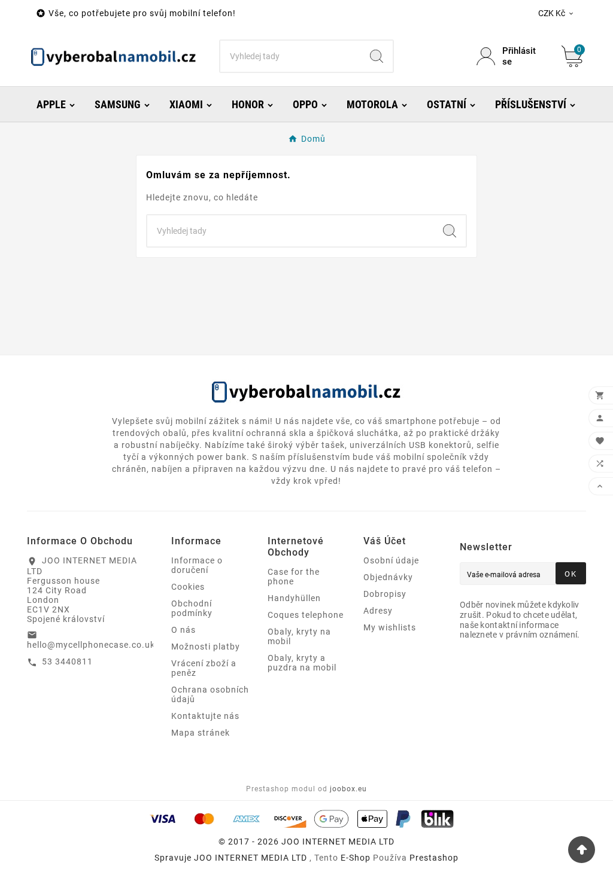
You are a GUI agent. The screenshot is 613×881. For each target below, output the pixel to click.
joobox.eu (348, 789)
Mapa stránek (200, 732)
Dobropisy (384, 594)
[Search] (376, 56)
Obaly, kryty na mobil (299, 636)
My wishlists (389, 627)
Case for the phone (294, 576)
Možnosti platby (205, 646)
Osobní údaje (391, 560)
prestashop (434, 857)
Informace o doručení (197, 565)
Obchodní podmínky (192, 608)
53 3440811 (67, 661)
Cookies (188, 587)
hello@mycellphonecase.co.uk (91, 645)
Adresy (378, 610)
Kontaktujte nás (205, 716)
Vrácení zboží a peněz (203, 668)
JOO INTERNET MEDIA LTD (250, 857)
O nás (183, 630)
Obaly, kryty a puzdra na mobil (302, 662)
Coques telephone (306, 615)
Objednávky (388, 577)
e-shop (356, 857)
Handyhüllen (294, 598)
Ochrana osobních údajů (210, 694)
